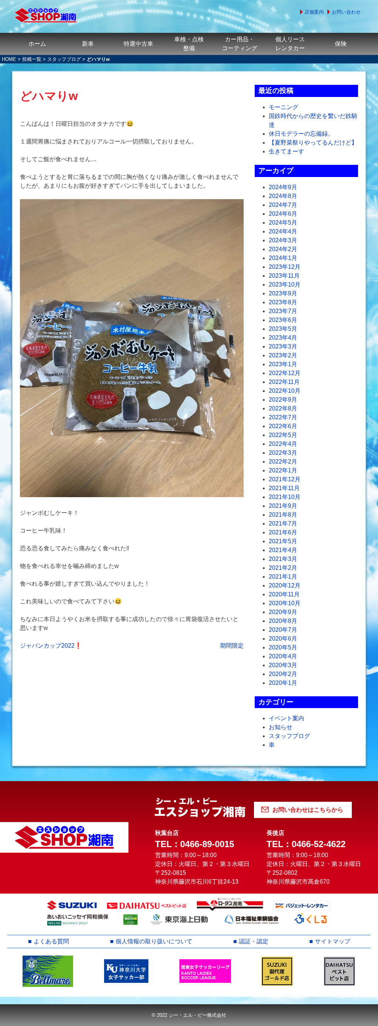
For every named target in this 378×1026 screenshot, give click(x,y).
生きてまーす (286, 151)
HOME (9, 59)
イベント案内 (286, 718)
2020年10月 (284, 603)
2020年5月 (283, 647)
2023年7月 (283, 311)
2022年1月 (283, 470)
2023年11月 (284, 276)
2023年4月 (283, 338)
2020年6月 (283, 638)
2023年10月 (284, 284)
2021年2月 (283, 568)
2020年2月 (283, 674)
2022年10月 (284, 391)
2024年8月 (283, 196)
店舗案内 (314, 12)
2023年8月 (283, 302)
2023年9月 (283, 293)
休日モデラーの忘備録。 (301, 134)
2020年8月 (283, 621)
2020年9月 (283, 612)
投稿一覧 (31, 59)
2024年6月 (283, 214)
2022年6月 (283, 426)
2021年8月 (283, 515)
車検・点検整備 (189, 43)
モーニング (283, 107)
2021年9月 (283, 506)
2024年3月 (283, 240)
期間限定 (232, 645)
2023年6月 (283, 320)
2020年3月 (283, 665)
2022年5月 (283, 435)
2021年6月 (283, 532)
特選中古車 (138, 44)
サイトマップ (332, 941)
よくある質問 (51, 941)
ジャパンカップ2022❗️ (51, 645)
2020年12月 (284, 585)
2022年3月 (283, 453)
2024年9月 (283, 187)
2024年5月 (283, 222)
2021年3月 (283, 559)
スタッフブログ (64, 59)
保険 (341, 44)
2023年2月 (283, 355)
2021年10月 (284, 497)
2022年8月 (283, 408)
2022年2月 (283, 461)
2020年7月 (283, 630)
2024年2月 (283, 249)
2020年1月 (283, 683)
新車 (88, 44)
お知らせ (280, 727)
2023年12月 (284, 267)
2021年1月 (283, 576)
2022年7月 (283, 417)
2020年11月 (284, 594)
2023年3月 (283, 346)
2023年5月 (283, 329)
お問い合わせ (346, 12)
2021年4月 (283, 550)
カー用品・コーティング (239, 43)
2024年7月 (283, 205)
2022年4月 (283, 444)
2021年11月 (284, 488)
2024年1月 (283, 258)
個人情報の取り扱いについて (154, 941)
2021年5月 (283, 541)
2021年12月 (284, 479)
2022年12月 (284, 373)
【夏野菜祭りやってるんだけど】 (313, 142)
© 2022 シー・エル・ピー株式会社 (189, 1015)
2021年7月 (283, 523)
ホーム (37, 44)
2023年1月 (283, 364)
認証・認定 (253, 941)
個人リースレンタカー (290, 43)
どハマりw (49, 96)
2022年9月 (283, 399)
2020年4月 (283, 656)
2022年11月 (284, 382)
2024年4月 (283, 231)
